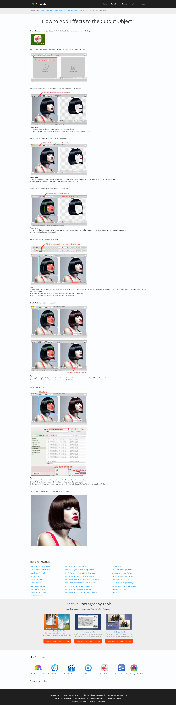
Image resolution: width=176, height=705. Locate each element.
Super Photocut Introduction (40, 570)
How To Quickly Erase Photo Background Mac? (80, 570)
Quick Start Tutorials (38, 586)
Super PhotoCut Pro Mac (57, 631)
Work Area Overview (38, 589)
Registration (35, 576)
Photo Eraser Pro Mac (119, 632)
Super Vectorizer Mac (88, 632)
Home (105, 4)
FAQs (133, 4)
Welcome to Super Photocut (40, 566)
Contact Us (116, 592)
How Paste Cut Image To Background (124, 583)
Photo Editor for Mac (96, 698)
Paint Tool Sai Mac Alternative (93, 695)
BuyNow (125, 4)
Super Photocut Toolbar (39, 592)
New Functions (36, 583)
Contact (142, 4)
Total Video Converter (71, 695)
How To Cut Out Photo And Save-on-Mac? (78, 589)
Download (115, 4)
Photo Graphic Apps (46, 10)
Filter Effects (116, 566)
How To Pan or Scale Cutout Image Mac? (78, 586)
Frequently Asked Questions (122, 570)
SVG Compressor (80, 698)
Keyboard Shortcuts (119, 589)
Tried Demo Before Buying (121, 579)
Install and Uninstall (38, 573)
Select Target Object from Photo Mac (124, 586)
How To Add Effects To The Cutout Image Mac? (80, 583)
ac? (94, 576)
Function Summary (37, 579)
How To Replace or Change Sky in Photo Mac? (80, 573)
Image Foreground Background (123, 576)
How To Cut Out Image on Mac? (75, 566)
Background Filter (37, 596)
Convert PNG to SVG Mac (63, 698)
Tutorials (75, 10)
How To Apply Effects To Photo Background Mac (81, 592)
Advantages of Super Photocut (122, 573)
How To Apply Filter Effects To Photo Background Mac (83, 579)
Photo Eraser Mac (54, 695)
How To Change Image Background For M (79, 576)
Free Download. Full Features (57, 641)
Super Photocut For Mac (63, 10)
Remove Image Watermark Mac (117, 695)
